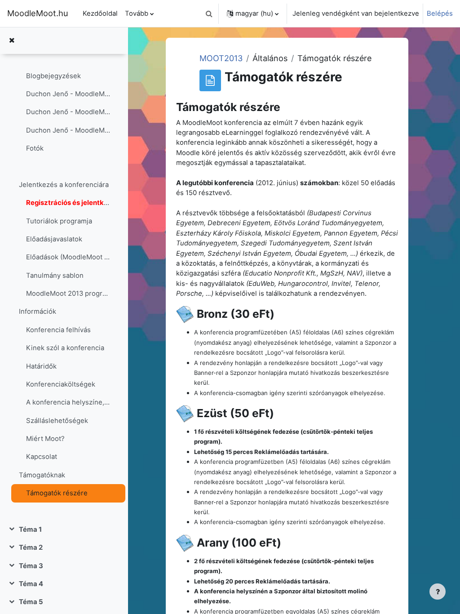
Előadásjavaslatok (54, 239)
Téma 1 (30, 529)
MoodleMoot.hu (37, 13)
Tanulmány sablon (55, 275)
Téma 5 (31, 602)
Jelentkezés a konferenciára (64, 185)
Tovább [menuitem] (136, 13)
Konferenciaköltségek (60, 384)
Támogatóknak (42, 475)
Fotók (35, 148)
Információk (37, 311)
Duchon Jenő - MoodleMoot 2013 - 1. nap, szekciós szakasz (68, 112)
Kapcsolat (41, 457)
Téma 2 (31, 547)
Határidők (41, 366)
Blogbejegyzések (53, 76)
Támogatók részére (57, 493)
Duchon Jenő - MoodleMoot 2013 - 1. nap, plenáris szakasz (68, 94)
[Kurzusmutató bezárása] (11, 40)
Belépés (440, 13)
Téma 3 (31, 566)
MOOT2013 (221, 58)
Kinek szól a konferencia (65, 348)
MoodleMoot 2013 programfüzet (68, 293)
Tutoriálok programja (59, 221)
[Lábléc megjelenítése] (437, 591)
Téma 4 (31, 584)
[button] (209, 13)
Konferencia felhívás (58, 330)
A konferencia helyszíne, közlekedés (68, 402)
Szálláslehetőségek (57, 421)
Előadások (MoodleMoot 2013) (68, 257)
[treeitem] (64, 266)
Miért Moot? (45, 439)
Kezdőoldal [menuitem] (100, 13)
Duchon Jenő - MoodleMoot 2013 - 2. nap (68, 130)
